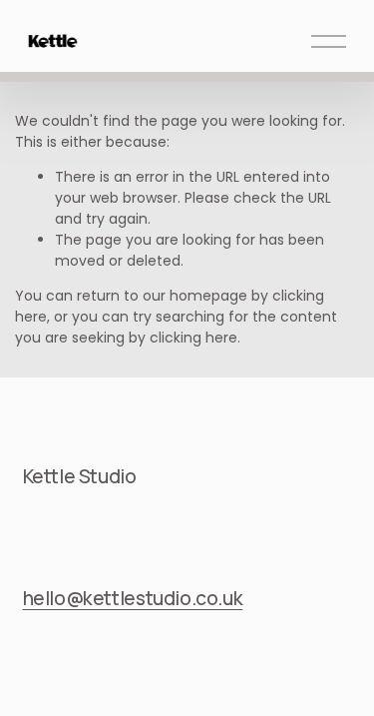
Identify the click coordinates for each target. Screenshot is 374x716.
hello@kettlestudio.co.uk (133, 598)
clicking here (193, 338)
